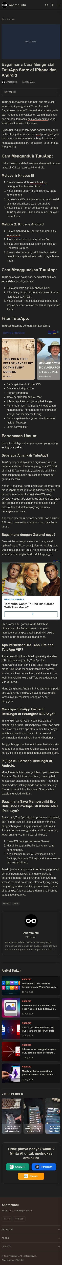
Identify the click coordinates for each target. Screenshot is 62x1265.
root (38, 134)
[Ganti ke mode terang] (52, 4)
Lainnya (6, 1247)
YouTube (19, 1219)
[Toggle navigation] (58, 4)
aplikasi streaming (38, 119)
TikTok (7, 1219)
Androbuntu (17, 5)
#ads (16, 903)
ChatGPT (20, 1166)
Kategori (7, 1230)
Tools (5, 1238)
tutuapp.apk (13, 235)
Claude (34, 1176)
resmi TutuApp (37, 182)
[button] (31, 92)
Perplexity (46, 1166)
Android (6, 903)
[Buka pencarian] (46, 4)
